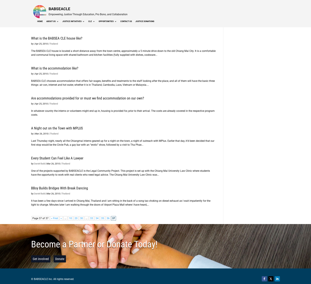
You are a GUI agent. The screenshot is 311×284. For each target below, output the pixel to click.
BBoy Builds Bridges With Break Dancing (59, 188)
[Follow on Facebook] (264, 278)
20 (76, 218)
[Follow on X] (270, 278)
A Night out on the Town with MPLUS (57, 128)
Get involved (41, 259)
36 (108, 218)
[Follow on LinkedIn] (277, 278)
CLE (90, 21)
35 (102, 218)
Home (40, 21)
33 (91, 218)
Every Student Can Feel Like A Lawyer (57, 158)
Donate (59, 259)
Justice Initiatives (71, 21)
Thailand (53, 43)
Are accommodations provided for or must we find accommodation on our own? (87, 98)
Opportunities (106, 21)
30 (81, 218)
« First (54, 218)
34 (97, 218)
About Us (51, 21)
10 (70, 218)
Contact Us (126, 21)
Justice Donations (144, 21)
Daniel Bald (39, 163)
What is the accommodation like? (54, 68)
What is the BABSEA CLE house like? (56, 38)
